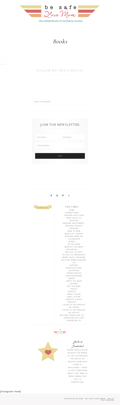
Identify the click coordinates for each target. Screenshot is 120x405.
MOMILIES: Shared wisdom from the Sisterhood (74, 236)
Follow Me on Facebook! (60, 70)
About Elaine (74, 294)
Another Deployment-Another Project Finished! (74, 226)
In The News (74, 244)
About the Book (74, 281)
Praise (74, 289)
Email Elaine (73, 297)
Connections (72, 213)
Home (71, 210)
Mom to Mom (74, 231)
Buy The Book (74, 286)
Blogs (72, 242)
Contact (71, 291)
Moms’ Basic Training (74, 257)
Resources (71, 249)
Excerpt (74, 284)
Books (72, 278)
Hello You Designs (107, 399)
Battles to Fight (74, 252)
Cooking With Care (74, 215)
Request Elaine (74, 299)
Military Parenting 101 (72, 315)
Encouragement (74, 276)
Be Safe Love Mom (60, 13)
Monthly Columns (74, 247)
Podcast (71, 302)
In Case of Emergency (73, 255)
